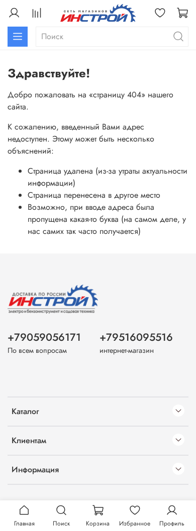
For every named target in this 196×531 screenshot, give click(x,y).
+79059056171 (44, 337)
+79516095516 (136, 337)
